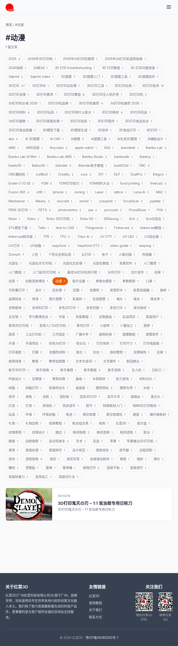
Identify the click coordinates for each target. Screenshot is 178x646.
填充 (138, 299)
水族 (148, 388)
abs (13, 139)
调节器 (125, 450)
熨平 (90, 406)
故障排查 (17, 361)
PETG (44, 210)
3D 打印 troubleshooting (75, 68)
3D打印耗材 (112, 112)
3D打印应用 (124, 86)
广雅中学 (84, 334)
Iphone (60, 192)
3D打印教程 (74, 94)
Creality (65, 174)
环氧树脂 (50, 414)
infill (41, 192)
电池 (70, 414)
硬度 (137, 414)
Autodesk (129, 148)
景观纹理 (60, 379)
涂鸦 (47, 396)
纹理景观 (17, 432)
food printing (131, 183)
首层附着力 (18, 477)
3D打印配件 (108, 121)
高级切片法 (68, 477)
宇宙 (63, 317)
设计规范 (80, 450)
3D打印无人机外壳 (107, 94)
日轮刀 (158, 370)
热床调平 (71, 406)
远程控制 (147, 450)
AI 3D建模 (34, 139)
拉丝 (97, 352)
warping (146, 246)
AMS (14, 148)
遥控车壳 (75, 459)
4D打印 (153, 130)
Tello (43, 228)
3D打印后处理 (67, 86)
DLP (118, 174)
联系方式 (95, 617)
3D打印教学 (46, 94)
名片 (40, 290)
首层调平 (138, 468)
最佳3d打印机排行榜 (83, 272)
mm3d (85, 201)
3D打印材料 (19, 112)
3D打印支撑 (19, 94)
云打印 (88, 254)
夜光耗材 (141, 308)
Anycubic (58, 148)
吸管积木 (118, 290)
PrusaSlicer (139, 210)
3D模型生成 (80, 130)
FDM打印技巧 (70, 183)
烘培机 (48, 406)
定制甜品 (107, 317)
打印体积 (104, 343)
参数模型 (130, 281)
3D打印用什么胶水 (79, 112)
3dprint (16, 76)
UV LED (130, 236)
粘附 (103, 423)
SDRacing (113, 219)
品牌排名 (17, 299)
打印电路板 (152, 343)
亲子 (106, 254)
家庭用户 (154, 317)
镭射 (141, 459)
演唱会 (136, 396)
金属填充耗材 (101, 459)
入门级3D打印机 (46, 272)
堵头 (121, 299)
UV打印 (16, 246)
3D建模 (68, 76)
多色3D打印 (69, 308)
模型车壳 (128, 388)
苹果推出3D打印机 (142, 441)
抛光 (81, 352)
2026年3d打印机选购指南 (125, 59)
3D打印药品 (140, 112)
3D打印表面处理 (49, 121)
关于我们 (95, 610)
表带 (13, 450)
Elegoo (160, 174)
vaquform (61, 246)
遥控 (54, 459)
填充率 (156, 299)
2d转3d (40, 68)
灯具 (13, 406)
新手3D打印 (19, 370)
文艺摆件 (111, 361)
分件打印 (116, 272)
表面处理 (33, 450)
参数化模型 (105, 281)
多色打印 (118, 308)
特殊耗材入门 (114, 406)
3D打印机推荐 (91, 103)
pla (93, 210)
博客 (9, 25)
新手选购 (116, 370)
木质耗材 (100, 379)
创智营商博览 (36, 281)
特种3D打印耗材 (146, 406)
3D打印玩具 (47, 112)
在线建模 (100, 299)
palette (157, 201)
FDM (46, 183)
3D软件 (104, 130)
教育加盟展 (58, 361)
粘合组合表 (82, 423)
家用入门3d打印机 (54, 325)
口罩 (150, 281)
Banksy (147, 157)
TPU (65, 236)
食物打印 (91, 468)
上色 (36, 254)
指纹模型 (118, 352)
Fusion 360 (19, 192)
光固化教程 (102, 263)
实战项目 (130, 317)
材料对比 (147, 379)
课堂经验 (104, 450)
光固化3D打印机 (42, 263)
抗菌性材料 (59, 352)
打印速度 (17, 352)
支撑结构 (141, 352)
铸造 (124, 459)
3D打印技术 (153, 86)
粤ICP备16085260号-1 (102, 638)
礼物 (13, 423)
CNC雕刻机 (18, 174)
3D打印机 (138, 94)
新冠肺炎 (135, 361)
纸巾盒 (143, 423)
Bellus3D (40, 165)
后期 (77, 290)
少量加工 (128, 325)
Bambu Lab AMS (61, 157)
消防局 (65, 396)
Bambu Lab (156, 148)
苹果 (114, 441)
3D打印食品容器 (22, 130)
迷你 (13, 459)
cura (86, 174)
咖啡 (164, 290)
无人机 (138, 370)
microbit (64, 201)
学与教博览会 (40, 317)
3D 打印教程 (112, 68)
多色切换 (94, 308)
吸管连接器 (143, 290)
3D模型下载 (53, 130)
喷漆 (36, 299)
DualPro (138, 174)
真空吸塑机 (115, 414)
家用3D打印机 (20, 325)
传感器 (148, 254)
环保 (30, 414)
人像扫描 (127, 254)
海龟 (30, 396)
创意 (13, 281)
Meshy (43, 201)
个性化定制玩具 (61, 254)
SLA (133, 219)
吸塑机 (96, 290)
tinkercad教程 (152, 228)
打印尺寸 (128, 343)
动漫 (60, 281)
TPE (47, 236)
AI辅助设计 (157, 139)
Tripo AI (85, 236)
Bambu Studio (94, 157)
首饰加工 (43, 477)
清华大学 (115, 396)
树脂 (13, 388)
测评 (13, 396)
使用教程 (95, 603)
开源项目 (33, 343)
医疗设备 (80, 281)
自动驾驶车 (59, 441)
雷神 (50, 468)
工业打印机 (35, 334)
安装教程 (84, 317)
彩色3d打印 (59, 343)
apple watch (86, 148)
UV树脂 (37, 246)
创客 (159, 272)
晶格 (80, 379)
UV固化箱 (153, 236)
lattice (120, 192)
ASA (108, 148)
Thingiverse (95, 228)
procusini (113, 210)
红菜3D (123, 423)
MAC (161, 192)
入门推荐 (151, 263)
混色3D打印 (89, 396)
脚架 (13, 441)
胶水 (148, 432)
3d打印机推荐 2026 (126, 103)
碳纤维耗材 (159, 414)
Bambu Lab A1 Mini (24, 157)
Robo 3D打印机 (60, 219)
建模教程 (130, 334)
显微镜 (38, 379)
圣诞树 (78, 299)
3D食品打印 (129, 130)
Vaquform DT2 (89, 246)
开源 (13, 343)
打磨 (37, 352)
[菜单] (168, 7)
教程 (36, 361)
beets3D (17, 165)
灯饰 (30, 406)
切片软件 (139, 272)
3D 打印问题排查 (144, 68)
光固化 (15, 263)
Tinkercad (123, 228)
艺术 (81, 441)
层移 (148, 325)
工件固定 (60, 334)
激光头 (157, 396)
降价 (158, 459)
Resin (14, 219)
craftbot (43, 174)
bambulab (123, 157)
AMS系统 (34, 148)
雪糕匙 (31, 468)
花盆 (97, 441)
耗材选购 (128, 432)
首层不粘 (115, 468)
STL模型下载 (20, 228)
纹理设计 (40, 432)
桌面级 (82, 388)
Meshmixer (18, 201)
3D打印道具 (80, 121)
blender (63, 165)
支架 (161, 352)
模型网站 (104, 388)
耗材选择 (105, 432)
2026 (14, 59)
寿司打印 (84, 325)
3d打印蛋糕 (19, 121)
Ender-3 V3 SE (21, 183)
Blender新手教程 (93, 165)
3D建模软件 (148, 76)
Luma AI (141, 192)
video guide (120, 246)
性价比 (82, 343)
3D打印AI (40, 86)
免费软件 (127, 263)
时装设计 (17, 379)
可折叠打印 (18, 290)
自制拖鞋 (33, 441)
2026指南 (17, 68)
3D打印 (17, 86)
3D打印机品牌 (59, 103)
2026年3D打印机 (42, 59)
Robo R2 (88, 219)
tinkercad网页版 (22, 236)
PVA (161, 210)
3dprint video (42, 76)
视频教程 (57, 423)
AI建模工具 (100, 139)
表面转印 (57, 450)
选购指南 (33, 459)
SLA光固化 (155, 219)
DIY (103, 174)
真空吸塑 (91, 414)
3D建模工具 (120, 76)
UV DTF (107, 236)
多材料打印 (41, 308)
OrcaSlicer (133, 201)
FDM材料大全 (101, 183)
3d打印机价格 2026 (25, 103)
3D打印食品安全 (138, 121)
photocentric (69, 210)
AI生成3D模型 (128, 139)
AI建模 (77, 139)
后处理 (58, 290)
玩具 (13, 414)
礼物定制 (33, 423)
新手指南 (44, 370)
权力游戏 (124, 379)
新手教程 (92, 370)
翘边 (60, 432)
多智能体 (17, 308)
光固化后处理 (74, 263)
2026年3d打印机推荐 (80, 59)
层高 (13, 334)
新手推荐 (68, 370)
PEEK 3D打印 (20, 210)
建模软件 (154, 334)
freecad (158, 183)
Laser (101, 192)
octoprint (107, 201)
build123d (122, 165)
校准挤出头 (58, 388)
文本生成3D (86, 361)
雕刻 (13, 468)
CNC (144, 165)
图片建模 (57, 299)
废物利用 (107, 334)
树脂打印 (33, 388)
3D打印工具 (97, 86)
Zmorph (16, 254)
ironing (81, 192)
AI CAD (57, 139)
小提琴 (106, 325)
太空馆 (15, 317)
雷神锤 (69, 468)
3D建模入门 (93, 76)
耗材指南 (81, 432)
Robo (33, 219)
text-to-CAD (66, 228)
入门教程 (17, 272)
